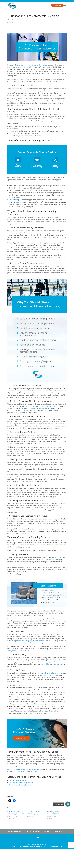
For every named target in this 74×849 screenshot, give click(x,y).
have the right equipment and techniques (45, 619)
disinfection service (50, 560)
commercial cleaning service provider (34, 65)
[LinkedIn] (38, 837)
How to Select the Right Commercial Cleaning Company (53, 813)
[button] (67, 804)
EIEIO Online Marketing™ (21, 846)
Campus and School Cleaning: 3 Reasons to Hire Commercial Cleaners (15, 813)
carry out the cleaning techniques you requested (38, 408)
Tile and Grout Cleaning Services (20, 785)
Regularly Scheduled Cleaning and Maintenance (32, 401)
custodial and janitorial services (51, 673)
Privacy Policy (58, 831)
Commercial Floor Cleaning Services (21, 783)
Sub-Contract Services (14, 831)
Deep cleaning (14, 200)
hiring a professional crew (54, 664)
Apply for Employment (33, 831)
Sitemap (46, 831)
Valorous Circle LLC (55, 846)
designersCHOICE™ (39, 846)
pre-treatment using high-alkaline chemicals (30, 641)
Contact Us (57, 5)
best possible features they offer (21, 67)
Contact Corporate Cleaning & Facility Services (23, 769)
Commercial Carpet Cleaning (18, 780)
